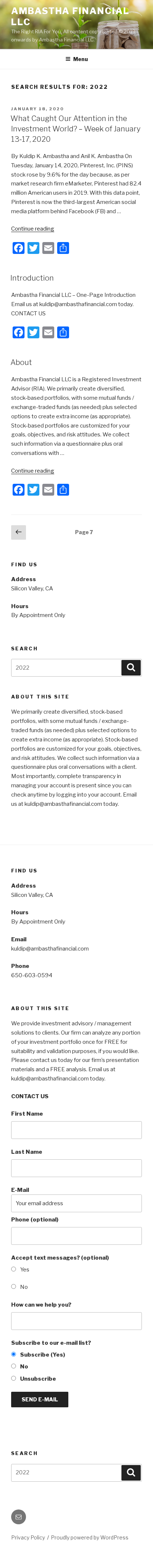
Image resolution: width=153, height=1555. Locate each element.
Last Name (26, 1152)
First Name (27, 1113)
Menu (80, 59)
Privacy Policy (28, 1537)
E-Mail (20, 1190)
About (21, 362)
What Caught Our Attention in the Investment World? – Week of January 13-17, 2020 (75, 129)
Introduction (32, 278)
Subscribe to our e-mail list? (51, 1343)
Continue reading (32, 228)
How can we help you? (41, 1304)
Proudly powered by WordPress (89, 1537)
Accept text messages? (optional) (60, 1257)
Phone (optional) (34, 1219)
